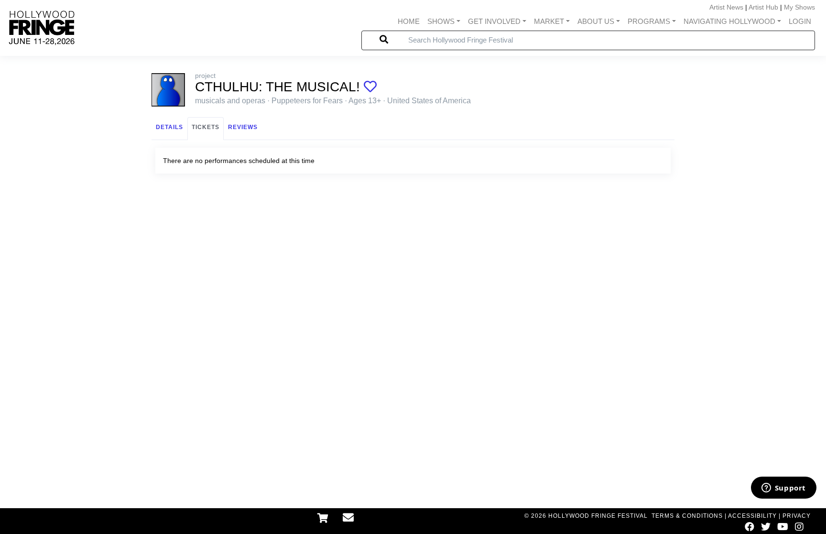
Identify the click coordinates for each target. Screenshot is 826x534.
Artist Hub (763, 7)
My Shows (799, 7)
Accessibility (752, 515)
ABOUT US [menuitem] (595, 21)
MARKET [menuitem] (549, 21)
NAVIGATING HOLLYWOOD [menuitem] (729, 21)
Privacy (797, 515)
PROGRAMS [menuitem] (649, 21)
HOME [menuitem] (409, 21)
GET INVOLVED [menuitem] (494, 21)
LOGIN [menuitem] (800, 21)
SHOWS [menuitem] (441, 21)
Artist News (726, 7)
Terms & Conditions (687, 515)
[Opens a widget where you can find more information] (783, 489)
